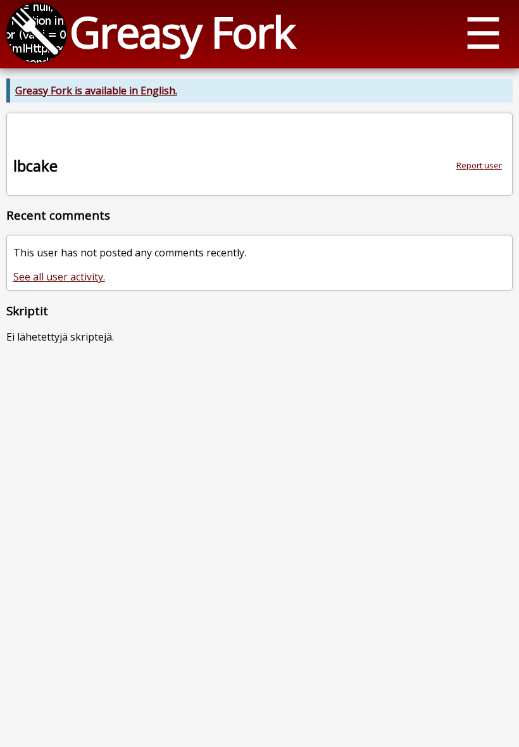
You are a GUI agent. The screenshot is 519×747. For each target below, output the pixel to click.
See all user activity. (59, 277)
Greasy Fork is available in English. (96, 90)
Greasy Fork (182, 31)
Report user (479, 165)
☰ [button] (483, 32)
